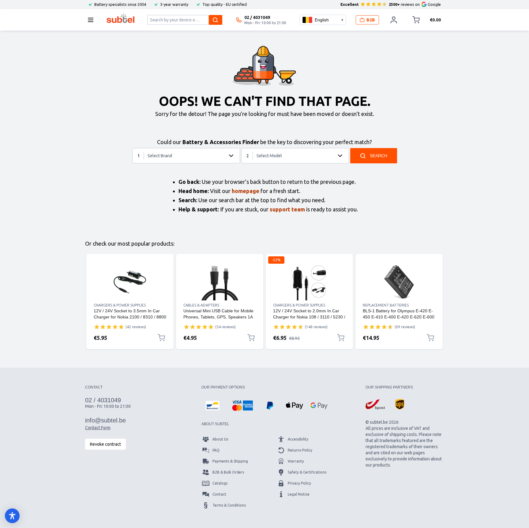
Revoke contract (105, 444)
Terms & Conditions (229, 505)
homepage (245, 191)
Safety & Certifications (307, 472)
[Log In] (394, 20)
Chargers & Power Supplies (120, 305)
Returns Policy (300, 450)
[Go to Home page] (120, 18)
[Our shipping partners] (375, 404)
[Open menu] (92, 20)
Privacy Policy (299, 483)
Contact (219, 494)
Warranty (296, 461)
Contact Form (98, 427)
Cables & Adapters (201, 305)
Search (378, 155)
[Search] (215, 20)
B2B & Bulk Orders (228, 472)
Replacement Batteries (386, 305)
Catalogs (219, 483)
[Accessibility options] (12, 515)
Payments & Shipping (230, 461)
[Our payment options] (212, 405)
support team (287, 209)
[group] (109, 327)
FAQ (215, 450)
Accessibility (298, 439)
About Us (220, 439)
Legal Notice (299, 494)
